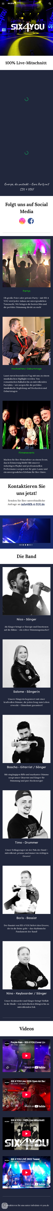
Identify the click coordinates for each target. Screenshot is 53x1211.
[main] (26, 63)
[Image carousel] (26, 532)
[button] (3, 3)
